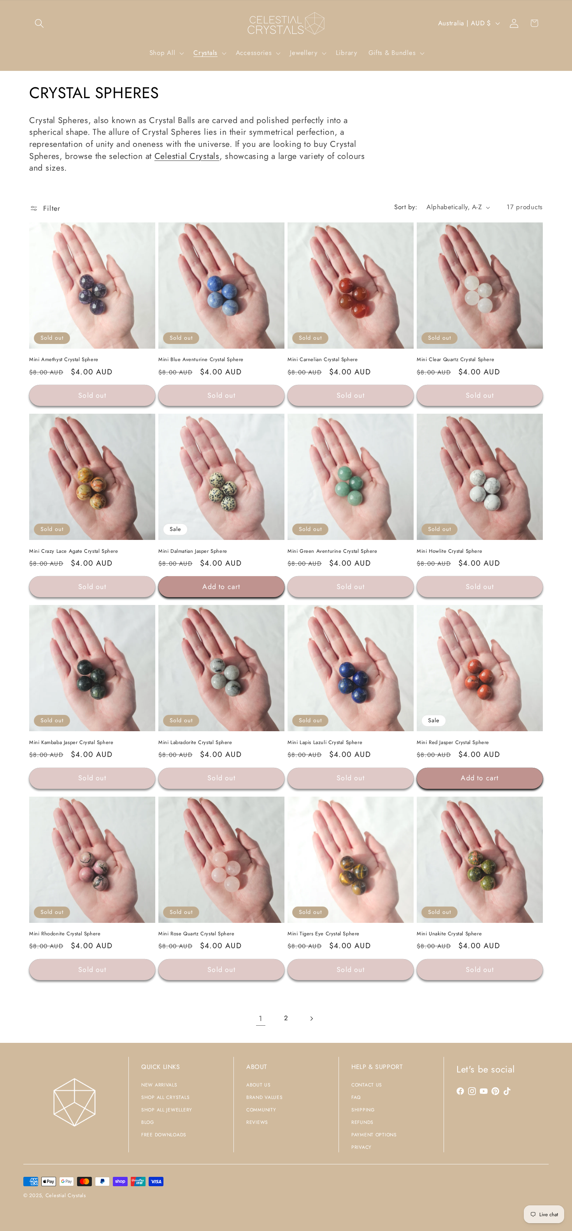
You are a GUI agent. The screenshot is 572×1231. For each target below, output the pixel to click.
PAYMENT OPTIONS (374, 1134)
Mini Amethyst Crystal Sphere (63, 359)
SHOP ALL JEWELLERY (166, 1109)
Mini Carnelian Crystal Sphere (323, 359)
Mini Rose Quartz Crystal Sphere (196, 934)
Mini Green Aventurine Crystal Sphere (332, 551)
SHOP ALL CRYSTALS (165, 1097)
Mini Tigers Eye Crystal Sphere (324, 934)
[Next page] (311, 1018)
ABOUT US (258, 1084)
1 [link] (261, 1018)
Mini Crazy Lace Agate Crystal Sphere (73, 551)
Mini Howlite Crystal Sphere (449, 551)
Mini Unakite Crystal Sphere (449, 934)
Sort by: (405, 207)
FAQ (356, 1097)
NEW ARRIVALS (159, 1084)
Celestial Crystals (186, 156)
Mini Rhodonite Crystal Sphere (64, 934)
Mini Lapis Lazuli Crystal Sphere (325, 742)
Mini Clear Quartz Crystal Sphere (455, 359)
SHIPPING (363, 1109)
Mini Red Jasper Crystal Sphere (453, 742)
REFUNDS (362, 1122)
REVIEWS (257, 1122)
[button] (39, 23)
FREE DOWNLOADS (163, 1134)
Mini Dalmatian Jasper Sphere (192, 551)
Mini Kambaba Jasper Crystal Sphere (71, 742)
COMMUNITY (261, 1109)
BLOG (147, 1122)
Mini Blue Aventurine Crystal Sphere (201, 359)
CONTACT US (366, 1084)
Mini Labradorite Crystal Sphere (195, 742)
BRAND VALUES (264, 1097)
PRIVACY (361, 1147)
